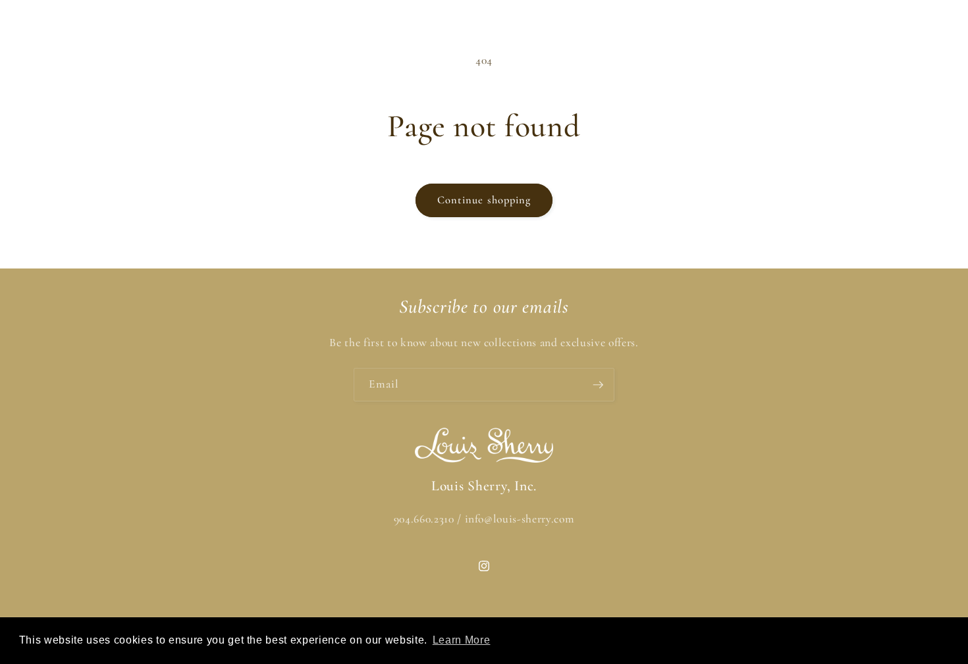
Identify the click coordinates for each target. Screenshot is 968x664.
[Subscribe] (598, 385)
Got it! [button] (903, 640)
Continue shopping (484, 200)
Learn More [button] (462, 640)
